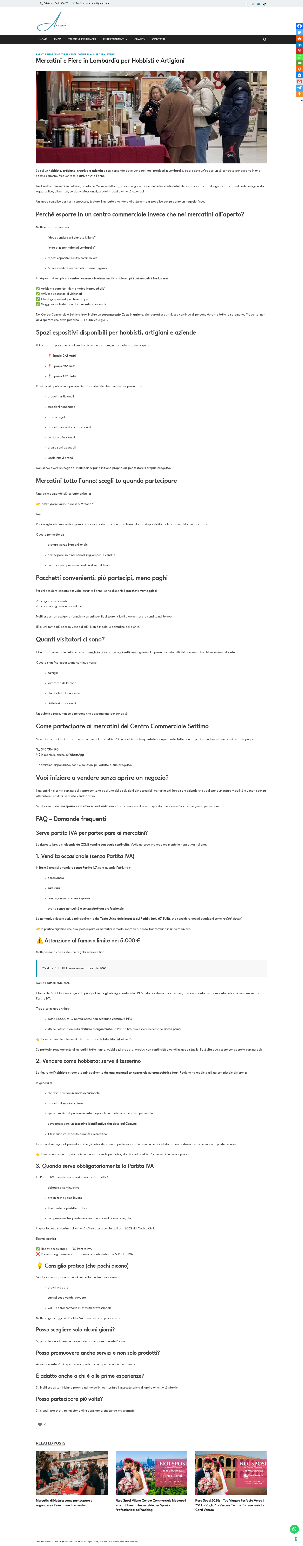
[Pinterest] (299, 51)
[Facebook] (247, 4)
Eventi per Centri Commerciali (74, 54)
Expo (57, 39)
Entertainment (113, 39)
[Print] (299, 69)
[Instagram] (252, 4)
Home (43, 39)
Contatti (158, 39)
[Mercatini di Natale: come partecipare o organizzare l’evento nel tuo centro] (72, 1473)
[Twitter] (299, 32)
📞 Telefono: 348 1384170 (54, 3)
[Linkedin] (258, 4)
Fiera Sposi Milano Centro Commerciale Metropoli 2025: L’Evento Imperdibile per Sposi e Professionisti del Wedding (151, 1505)
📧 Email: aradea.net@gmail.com (90, 3)
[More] (299, 94)
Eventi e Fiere (44, 54)
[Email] (299, 63)
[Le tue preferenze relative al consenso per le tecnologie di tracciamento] (296, 1539)
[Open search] (265, 39)
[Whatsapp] (299, 57)
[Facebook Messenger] (299, 75)
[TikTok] (264, 4)
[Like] (40, 1425)
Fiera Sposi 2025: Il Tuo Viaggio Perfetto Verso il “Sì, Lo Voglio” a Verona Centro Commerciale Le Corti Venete (229, 1505)
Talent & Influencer (82, 39)
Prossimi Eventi (105, 54)
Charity (139, 39)
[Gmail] (299, 81)
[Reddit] (299, 38)
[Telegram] (299, 88)
